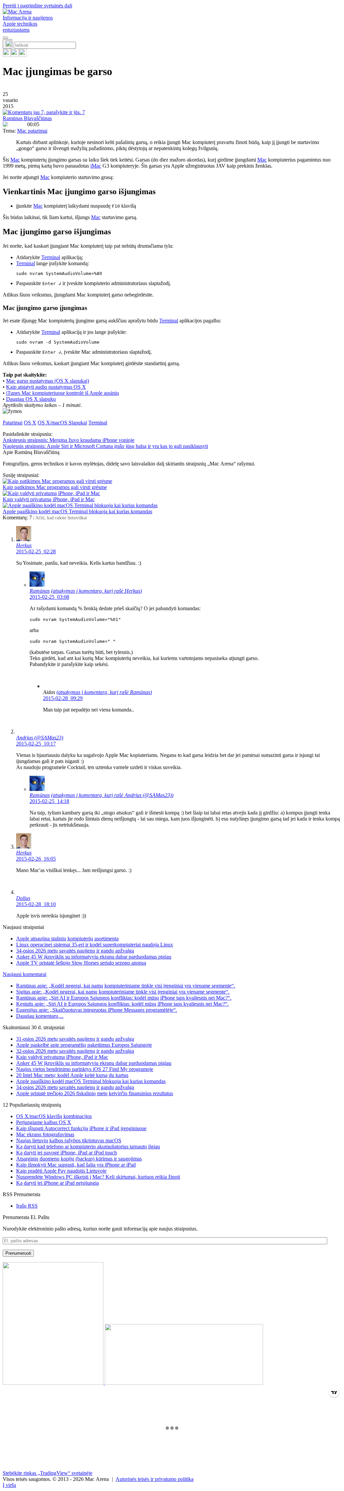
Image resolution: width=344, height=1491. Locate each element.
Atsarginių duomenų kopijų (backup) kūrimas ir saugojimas (79, 1158)
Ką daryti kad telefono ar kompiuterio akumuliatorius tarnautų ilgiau (88, 1146)
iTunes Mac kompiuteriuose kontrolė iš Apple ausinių (62, 393)
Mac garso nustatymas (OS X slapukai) (47, 381)
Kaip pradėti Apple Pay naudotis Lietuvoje (61, 1171)
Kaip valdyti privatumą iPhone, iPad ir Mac (49, 499)
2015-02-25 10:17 (36, 744)
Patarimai (13, 422)
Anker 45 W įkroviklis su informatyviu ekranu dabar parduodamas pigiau (93, 957)
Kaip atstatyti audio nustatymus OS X (46, 387)
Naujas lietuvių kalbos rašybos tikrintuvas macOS (68, 1140)
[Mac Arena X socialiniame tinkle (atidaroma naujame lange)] (23, 55)
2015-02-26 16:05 (36, 859)
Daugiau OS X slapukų (31, 399)
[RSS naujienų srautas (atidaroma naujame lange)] (7, 55)
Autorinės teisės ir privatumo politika (155, 1479)
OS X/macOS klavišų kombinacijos (54, 1116)
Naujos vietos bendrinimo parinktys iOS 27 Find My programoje (84, 1069)
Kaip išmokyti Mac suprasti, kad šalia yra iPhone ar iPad (76, 1165)
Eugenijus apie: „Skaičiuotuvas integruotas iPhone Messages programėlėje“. (96, 1010)
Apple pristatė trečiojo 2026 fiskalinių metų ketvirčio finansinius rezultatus (94, 1093)
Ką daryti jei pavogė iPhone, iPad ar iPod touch (66, 1152)
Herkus (24, 545)
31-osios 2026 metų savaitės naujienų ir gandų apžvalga (75, 1039)
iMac (95, 166)
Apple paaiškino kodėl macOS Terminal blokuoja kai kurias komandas (77, 511)
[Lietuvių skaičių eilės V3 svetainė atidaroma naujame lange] (172, 1324)
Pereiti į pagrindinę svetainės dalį (37, 5)
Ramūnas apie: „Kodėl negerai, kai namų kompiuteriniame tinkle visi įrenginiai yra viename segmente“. (125, 986)
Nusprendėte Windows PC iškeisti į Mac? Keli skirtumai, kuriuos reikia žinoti (98, 1177)
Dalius (23, 898)
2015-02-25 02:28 (36, 551)
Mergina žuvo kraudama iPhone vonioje (68, 440)
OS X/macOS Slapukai (62, 422)
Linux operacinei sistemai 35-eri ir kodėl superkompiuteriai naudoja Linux (94, 944)
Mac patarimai (32, 131)
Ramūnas (40, 591)
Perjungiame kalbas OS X (43, 1122)
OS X (30, 422)
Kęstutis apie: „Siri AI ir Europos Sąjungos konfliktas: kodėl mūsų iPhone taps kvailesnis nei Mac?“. (122, 1004)
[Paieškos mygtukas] (7, 44)
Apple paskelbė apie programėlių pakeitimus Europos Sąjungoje (84, 1045)
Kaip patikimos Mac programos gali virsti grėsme (55, 487)
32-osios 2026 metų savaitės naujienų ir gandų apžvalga (75, 1051)
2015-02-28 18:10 (36, 904)
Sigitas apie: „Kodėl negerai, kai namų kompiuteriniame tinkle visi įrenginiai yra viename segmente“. (122, 992)
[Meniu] (5, 38)
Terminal (50, 257)
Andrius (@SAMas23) (39, 737)
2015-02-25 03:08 (49, 597)
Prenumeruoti (18, 1253)
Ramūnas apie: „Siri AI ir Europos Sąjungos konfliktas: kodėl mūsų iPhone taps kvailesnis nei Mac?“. (123, 998)
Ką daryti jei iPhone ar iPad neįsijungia (57, 1183)
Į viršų (9, 1485)
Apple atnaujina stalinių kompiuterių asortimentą (67, 938)
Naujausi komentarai (24, 974)
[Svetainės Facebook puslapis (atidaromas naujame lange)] (15, 55)
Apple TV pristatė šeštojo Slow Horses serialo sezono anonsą (81, 963)
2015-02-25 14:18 (49, 801)
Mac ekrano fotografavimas (45, 1134)
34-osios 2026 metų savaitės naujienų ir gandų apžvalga (75, 950)
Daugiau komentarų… (39, 1016)
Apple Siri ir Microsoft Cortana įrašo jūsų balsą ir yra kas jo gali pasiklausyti (105, 446)
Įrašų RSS (27, 1206)
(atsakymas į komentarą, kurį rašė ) (96, 591)
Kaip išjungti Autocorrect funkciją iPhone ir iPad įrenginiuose (81, 1128)
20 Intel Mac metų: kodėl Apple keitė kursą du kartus (72, 1075)
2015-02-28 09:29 (63, 698)
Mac (15, 160)
